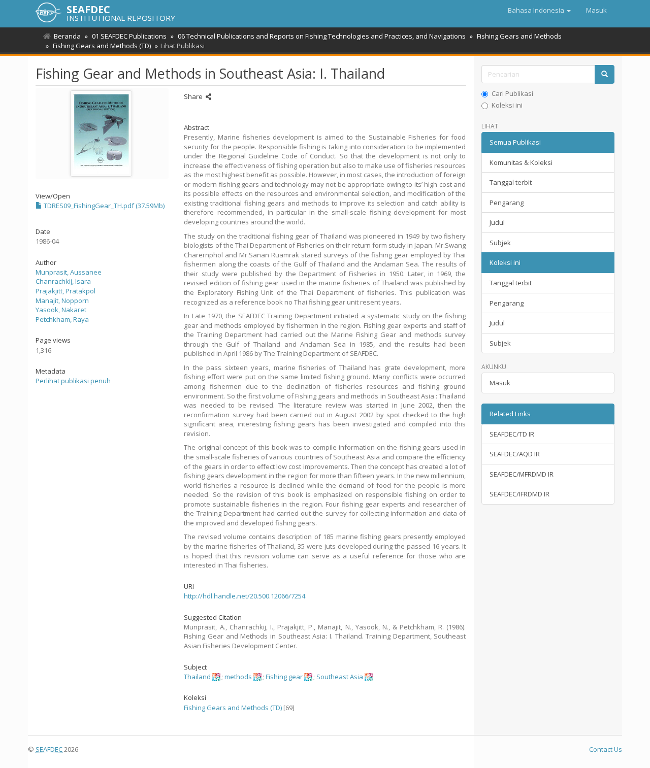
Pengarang (507, 202)
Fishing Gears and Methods (519, 36)
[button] (539, 10)
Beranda (67, 36)
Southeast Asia (339, 676)
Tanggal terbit (511, 182)
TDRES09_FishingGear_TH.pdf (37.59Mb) (103, 205)
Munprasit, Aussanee (69, 272)
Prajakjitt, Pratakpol (65, 290)
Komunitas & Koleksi (521, 162)
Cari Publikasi (512, 93)
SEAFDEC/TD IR (512, 434)
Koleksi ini (507, 105)
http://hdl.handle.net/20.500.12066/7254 (244, 595)
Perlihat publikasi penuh (73, 380)
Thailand (197, 676)
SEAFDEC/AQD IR (515, 453)
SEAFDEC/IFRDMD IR (519, 493)
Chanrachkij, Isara (63, 281)
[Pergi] (604, 74)
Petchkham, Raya (62, 319)
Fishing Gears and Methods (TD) (102, 45)
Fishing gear (284, 676)
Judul (497, 222)
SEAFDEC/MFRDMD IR (522, 474)
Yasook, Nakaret (61, 309)
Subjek (500, 242)
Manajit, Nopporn (62, 300)
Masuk (500, 382)
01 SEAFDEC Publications (129, 36)
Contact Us (605, 749)
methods (238, 676)
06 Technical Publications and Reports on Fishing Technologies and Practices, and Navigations (322, 36)
